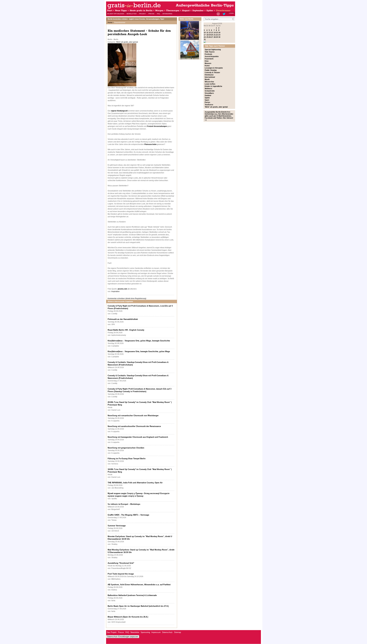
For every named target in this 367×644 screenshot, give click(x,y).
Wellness (208, 89)
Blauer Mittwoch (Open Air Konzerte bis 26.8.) (128, 617)
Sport (207, 100)
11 (207, 33)
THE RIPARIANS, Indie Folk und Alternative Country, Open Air (135, 483)
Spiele (207, 98)
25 (207, 37)
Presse (151, 13)
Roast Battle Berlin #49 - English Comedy (126, 330)
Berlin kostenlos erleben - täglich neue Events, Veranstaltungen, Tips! (136, 19)
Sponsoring (167, 13)
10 (205, 33)
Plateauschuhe (150, 144)
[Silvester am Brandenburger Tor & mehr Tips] (189, 39)
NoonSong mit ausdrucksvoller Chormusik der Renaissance (134, 426)
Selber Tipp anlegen (115, 13)
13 (212, 33)
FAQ (158, 13)
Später (209, 10)
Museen (208, 63)
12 (210, 33)
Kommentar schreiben (127, 298)
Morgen (159, 10)
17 (205, 35)
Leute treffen (210, 84)
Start (109, 10)
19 (210, 35)
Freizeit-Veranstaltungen (157, 126)
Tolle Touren (209, 52)
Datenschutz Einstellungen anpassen (122, 637)
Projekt (142, 13)
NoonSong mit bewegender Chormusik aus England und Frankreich (138, 437)
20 (212, 35)
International (210, 77)
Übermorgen (172, 10)
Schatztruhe (210, 91)
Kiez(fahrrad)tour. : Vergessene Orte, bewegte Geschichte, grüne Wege (139, 351)
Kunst (207, 66)
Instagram (218, 14)
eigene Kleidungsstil (119, 111)
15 (217, 33)
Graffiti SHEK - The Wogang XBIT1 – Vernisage (128, 515)
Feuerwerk (209, 59)
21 (215, 35)
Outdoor (208, 95)
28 (215, 37)
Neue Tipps (121, 10)
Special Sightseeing (213, 50)
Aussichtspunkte (212, 56)
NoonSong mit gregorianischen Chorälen (126, 448)
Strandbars (209, 93)
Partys (207, 102)
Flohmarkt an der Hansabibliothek (123, 319)
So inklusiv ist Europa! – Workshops (124, 504)
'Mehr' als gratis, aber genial (127, 42)
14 (215, 33)
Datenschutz (167, 632)
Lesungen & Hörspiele (214, 68)
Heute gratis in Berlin (141, 10)
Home (110, 23)
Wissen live (209, 82)
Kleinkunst (209, 75)
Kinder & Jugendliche (213, 86)
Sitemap (177, 632)
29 (217, 37)
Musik (207, 79)
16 (219, 33)
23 (219, 35)
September (198, 10)
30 (219, 37)
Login (231, 13)
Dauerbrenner (223, 10)
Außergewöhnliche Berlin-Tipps (205, 5)
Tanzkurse (209, 105)
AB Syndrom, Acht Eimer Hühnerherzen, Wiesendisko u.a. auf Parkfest (139, 584)
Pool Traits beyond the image (121, 574)
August (186, 10)
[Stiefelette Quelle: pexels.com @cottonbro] (122, 86)
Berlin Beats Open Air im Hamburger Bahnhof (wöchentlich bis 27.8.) (138, 606)
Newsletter (131, 13)
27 (212, 37)
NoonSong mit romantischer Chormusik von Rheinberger (133, 415)
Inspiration (115, 291)
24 (205, 37)
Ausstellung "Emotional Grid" (121, 563)
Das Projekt (112, 632)
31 (205, 39)
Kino (206, 61)
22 (217, 35)
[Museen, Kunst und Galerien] (189, 59)
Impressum (156, 632)
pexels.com (122, 289)
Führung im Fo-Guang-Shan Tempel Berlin (127, 458)
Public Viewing (210, 70)
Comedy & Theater (212, 73)
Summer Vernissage (117, 526)
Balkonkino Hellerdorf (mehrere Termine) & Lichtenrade (132, 595)
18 (207, 35)
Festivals (208, 54)
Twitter (224, 14)
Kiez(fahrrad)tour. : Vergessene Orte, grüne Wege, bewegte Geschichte (139, 341)
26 (210, 37)
